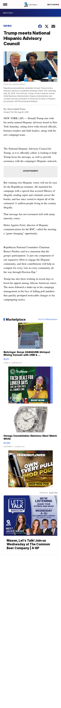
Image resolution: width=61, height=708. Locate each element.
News (8, 25)
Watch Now (52, 4)
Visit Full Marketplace (47, 319)
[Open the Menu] (5, 4)
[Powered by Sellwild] (53, 493)
